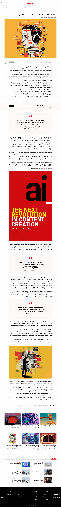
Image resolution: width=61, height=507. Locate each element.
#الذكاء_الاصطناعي (36, 262)
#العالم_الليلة (28, 266)
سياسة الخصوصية (9, 496)
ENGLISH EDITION (57, 7)
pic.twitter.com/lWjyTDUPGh (30, 268)
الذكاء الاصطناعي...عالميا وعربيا (43, 405)
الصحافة (19, 405)
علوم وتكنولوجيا (20, 7)
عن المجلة (10, 491)
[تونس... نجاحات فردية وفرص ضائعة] (13, 418)
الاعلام (29, 405)
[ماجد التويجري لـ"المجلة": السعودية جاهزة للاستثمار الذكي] (13, 438)
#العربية (34, 266)
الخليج (36, 491)
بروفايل (47, 499)
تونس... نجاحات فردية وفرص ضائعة (14, 425)
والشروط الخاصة (14, 107)
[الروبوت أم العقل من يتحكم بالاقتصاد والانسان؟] (30, 418)
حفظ (5, 67)
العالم (36, 499)
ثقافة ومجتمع (34, 7)
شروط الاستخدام (9, 494)
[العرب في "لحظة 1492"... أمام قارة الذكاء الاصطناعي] (30, 438)
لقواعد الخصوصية (18, 107)
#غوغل (38, 261)
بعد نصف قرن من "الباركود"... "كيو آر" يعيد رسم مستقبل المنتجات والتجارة (15, 465)
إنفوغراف (21, 496)
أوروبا (36, 494)
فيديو (21, 491)
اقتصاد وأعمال (27, 7)
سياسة (39, 7)
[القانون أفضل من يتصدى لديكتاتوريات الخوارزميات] (48, 418)
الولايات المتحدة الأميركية (33, 496)
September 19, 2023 (27, 270)
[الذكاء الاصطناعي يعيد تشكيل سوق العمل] (48, 438)
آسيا (36, 497)
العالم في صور (20, 494)
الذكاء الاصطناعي (34, 405)
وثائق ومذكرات (46, 497)
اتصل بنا (11, 497)
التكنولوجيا (24, 405)
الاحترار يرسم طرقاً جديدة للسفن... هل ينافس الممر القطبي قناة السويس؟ (16, 473)
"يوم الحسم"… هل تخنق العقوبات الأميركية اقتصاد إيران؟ (38, 480)
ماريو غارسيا (50, 62)
